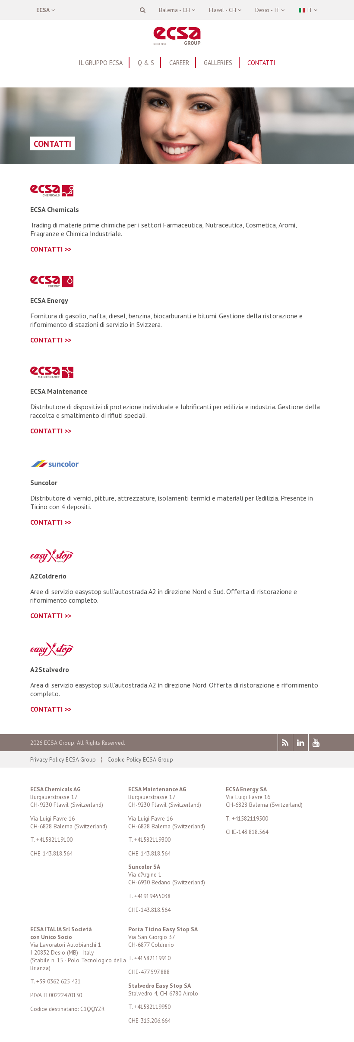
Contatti (261, 63)
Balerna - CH (175, 10)
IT (309, 10)
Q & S (146, 63)
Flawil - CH (223, 10)
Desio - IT (268, 10)
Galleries (218, 63)
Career (179, 63)
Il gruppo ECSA (101, 63)
